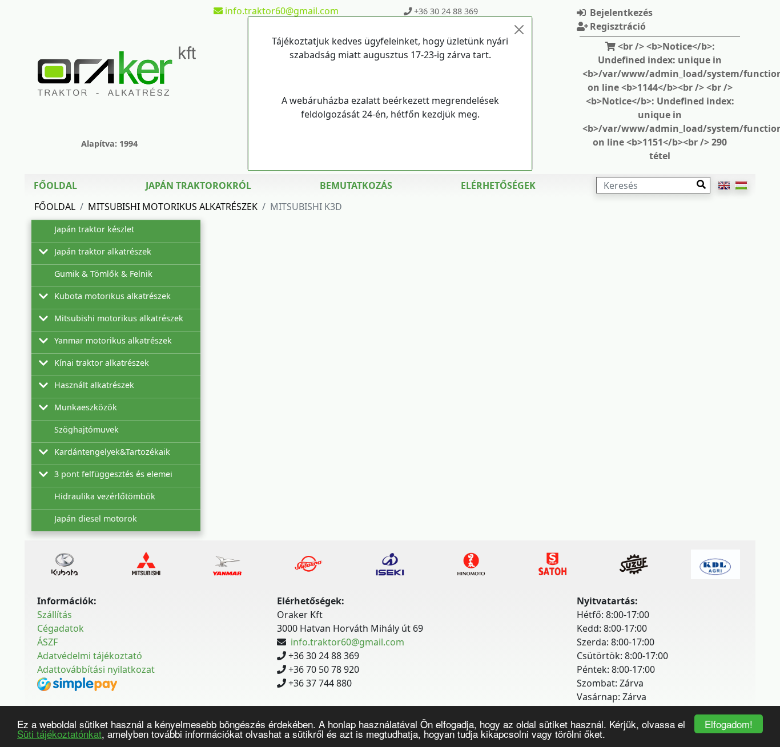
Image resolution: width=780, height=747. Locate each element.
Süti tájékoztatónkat (59, 733)
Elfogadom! (729, 724)
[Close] (519, 30)
